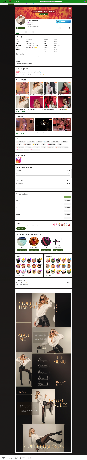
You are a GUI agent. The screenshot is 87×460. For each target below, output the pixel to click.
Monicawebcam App (39, 4)
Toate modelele (4, 4)
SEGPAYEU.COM (32, 455)
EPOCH (28, 455)
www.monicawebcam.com (17, 455)
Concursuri (30, 4)
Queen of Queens (38, 71)
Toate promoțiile (23, 4)
